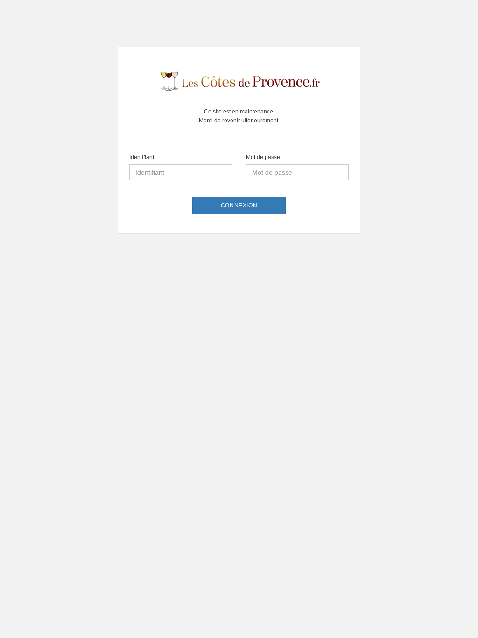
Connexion (239, 205)
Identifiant (141, 157)
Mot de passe (263, 157)
